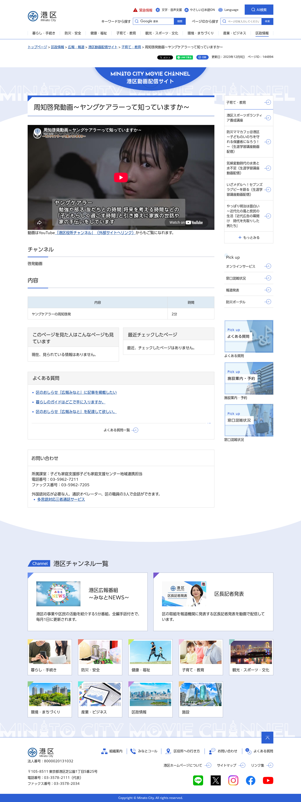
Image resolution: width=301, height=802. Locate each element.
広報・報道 (76, 47)
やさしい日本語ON (202, 9)
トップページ (37, 47)
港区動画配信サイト (103, 47)
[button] (142, 9)
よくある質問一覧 (117, 430)
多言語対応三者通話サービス (61, 499)
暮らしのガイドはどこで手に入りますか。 (70, 402)
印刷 (204, 57)
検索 (267, 21)
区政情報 (57, 47)
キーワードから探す (136, 21)
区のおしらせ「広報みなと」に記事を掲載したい (76, 392)
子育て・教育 (131, 47)
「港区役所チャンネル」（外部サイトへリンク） (95, 233)
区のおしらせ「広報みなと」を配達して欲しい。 (76, 411)
